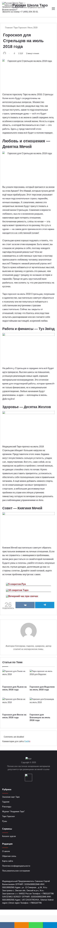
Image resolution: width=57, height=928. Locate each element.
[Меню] (53, 9)
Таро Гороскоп (20, 28)
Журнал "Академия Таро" (13, 811)
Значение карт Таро (11, 797)
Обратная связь (9, 856)
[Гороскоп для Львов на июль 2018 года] (14, 677)
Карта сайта (7, 861)
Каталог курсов (9, 836)
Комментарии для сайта (16, 741)
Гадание (5, 802)
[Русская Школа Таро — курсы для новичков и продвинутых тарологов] (14, 5)
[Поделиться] (25, 605)
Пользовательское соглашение (16, 871)
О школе (6, 851)
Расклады (6, 807)
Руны (4, 821)
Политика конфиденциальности (16, 866)
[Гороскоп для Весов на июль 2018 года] (14, 705)
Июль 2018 (32, 28)
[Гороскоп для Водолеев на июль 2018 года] (42, 677)
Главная (8, 28)
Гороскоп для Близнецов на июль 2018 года (40, 717)
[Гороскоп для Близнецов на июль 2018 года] (42, 705)
